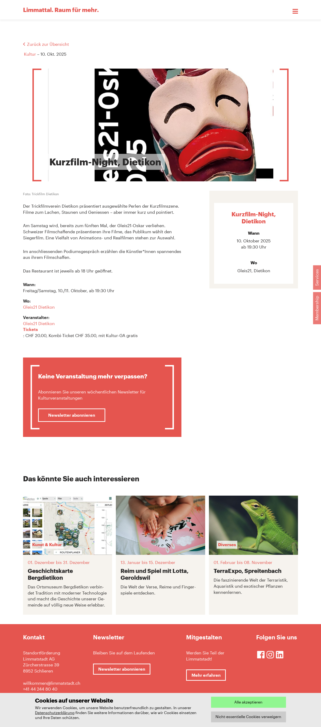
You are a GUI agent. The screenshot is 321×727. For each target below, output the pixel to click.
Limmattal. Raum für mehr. (61, 9)
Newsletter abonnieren (71, 415)
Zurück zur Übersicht (48, 44)
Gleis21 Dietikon (39, 323)
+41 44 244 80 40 (40, 689)
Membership (316, 308)
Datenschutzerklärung (54, 712)
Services (316, 277)
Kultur (30, 54)
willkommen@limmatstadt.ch (51, 683)
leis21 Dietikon (40, 307)
